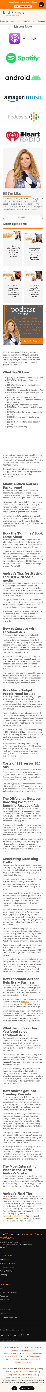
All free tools (18, 1347)
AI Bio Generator (11, 1356)
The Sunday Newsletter (8, 1292)
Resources (4, 1296)
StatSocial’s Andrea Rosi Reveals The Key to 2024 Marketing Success (35, 291)
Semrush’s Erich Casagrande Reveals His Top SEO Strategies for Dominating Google (13, 291)
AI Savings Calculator (7, 1263)
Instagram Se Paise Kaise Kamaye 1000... (22, 1374)
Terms (9, 1341)
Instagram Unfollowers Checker (22, 1350)
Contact (3, 1314)
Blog (1, 1288)
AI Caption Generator (34, 1353)
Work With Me (5, 1259)
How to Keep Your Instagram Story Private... (22, 1371)
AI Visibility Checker (7, 1267)
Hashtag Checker (12, 1359)
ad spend (25, 1001)
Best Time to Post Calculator (29, 1356)
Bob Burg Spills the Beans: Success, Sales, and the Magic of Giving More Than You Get (35, 254)
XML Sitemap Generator (30, 1359)
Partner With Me (6, 1271)
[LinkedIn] (28, 1335)
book (8, 1199)
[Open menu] (41, 4)
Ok (14, 1388)
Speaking (3, 1275)
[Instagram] (21, 1335)
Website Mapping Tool (23, 1362)
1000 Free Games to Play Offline (30, 1368)
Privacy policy (26, 1388)
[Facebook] (2, 1335)
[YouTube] (15, 1335)
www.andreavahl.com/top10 (15, 1216)
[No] (41, 1385)
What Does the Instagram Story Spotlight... (22, 1377)
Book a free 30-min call (8, 1317)
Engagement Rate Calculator (13, 1353)
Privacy (2, 1341)
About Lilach (4, 1300)
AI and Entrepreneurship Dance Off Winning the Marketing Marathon (13, 251)
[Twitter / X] (8, 1335)
